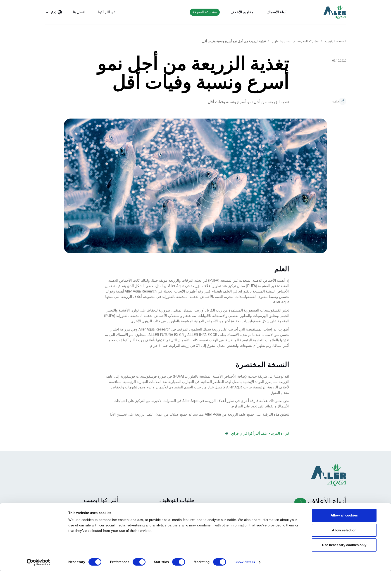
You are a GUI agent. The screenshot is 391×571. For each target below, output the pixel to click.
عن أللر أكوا (107, 12)
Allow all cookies (344, 515)
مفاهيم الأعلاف (242, 12)
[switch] (139, 562)
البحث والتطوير (281, 41)
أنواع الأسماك (276, 12)
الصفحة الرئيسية (335, 41)
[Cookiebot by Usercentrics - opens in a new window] (38, 562)
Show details (244, 562)
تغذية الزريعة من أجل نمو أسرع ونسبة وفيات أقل (234, 41)
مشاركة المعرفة (204, 12)
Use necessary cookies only (344, 545)
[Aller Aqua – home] (328, 12)
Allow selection (344, 530)
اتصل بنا (79, 12)
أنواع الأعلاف (326, 501)
